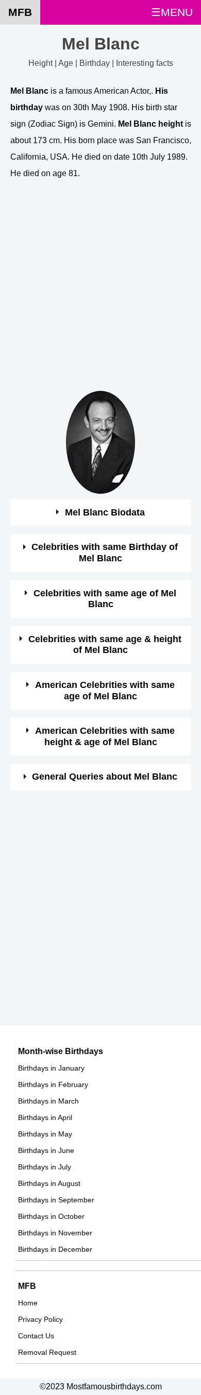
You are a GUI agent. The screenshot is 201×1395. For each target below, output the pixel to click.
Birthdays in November (55, 1233)
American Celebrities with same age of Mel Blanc (105, 690)
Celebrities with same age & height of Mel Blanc (104, 645)
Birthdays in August (49, 1183)
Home (28, 1303)
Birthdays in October (51, 1216)
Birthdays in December (55, 1249)
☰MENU (172, 12)
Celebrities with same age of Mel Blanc (105, 599)
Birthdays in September (56, 1200)
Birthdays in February (53, 1084)
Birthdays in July (44, 1167)
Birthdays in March (48, 1101)
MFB (20, 12)
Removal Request (47, 1352)
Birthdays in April (45, 1117)
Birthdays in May (45, 1134)
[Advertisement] (100, 290)
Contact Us (36, 1336)
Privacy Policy (40, 1319)
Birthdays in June (46, 1150)
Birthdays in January (51, 1068)
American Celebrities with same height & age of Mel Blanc (105, 736)
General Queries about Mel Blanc (104, 776)
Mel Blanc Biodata (105, 512)
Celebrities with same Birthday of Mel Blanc (104, 552)
